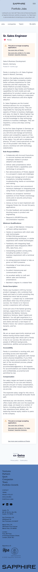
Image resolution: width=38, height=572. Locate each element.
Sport (4, 477)
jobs (3, 24)
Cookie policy (23, 460)
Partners (6, 474)
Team (5, 482)
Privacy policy (14, 460)
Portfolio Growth (10, 485)
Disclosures (6, 497)
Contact (5, 490)
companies (12, 24)
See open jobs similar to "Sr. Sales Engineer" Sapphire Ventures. (19, 54)
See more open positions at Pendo (19, 441)
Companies (7, 479)
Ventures (6, 471)
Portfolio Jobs (7, 499)
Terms (4, 492)
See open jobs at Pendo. (16, 50)
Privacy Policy (7, 494)
